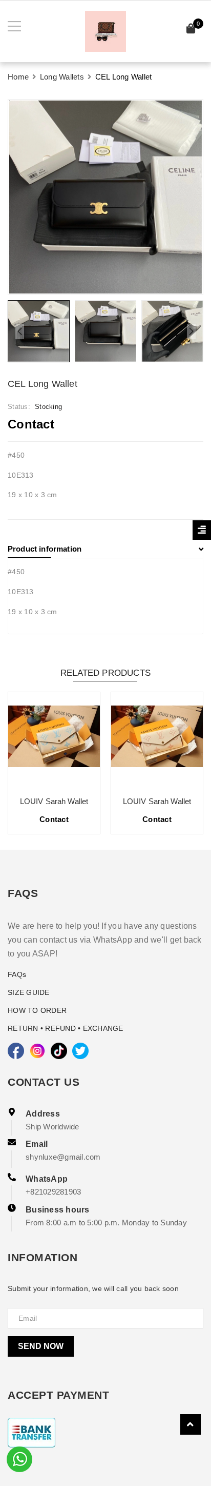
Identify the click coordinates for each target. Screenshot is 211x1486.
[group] (105, 197)
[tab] (105, 549)
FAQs (17, 974)
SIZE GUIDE (29, 992)
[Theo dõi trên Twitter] (80, 1051)
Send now (41, 1346)
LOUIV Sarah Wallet (69, 801)
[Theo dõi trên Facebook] (16, 1051)
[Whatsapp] (19, 1458)
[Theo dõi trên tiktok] (59, 1051)
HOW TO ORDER (37, 1010)
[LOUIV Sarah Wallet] (69, 740)
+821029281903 (53, 1191)
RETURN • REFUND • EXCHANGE (65, 1028)
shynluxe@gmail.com (63, 1156)
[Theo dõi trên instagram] (37, 1051)
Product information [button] (44, 548)
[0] (191, 30)
